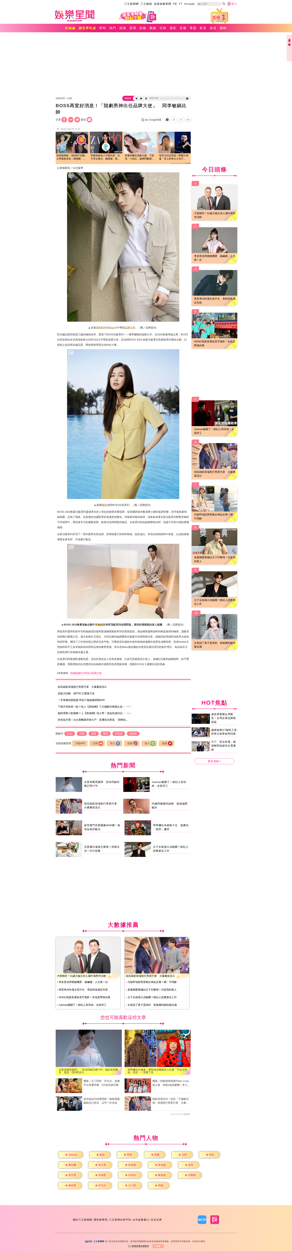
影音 (203, 28)
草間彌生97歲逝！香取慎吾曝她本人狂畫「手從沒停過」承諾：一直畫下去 (157, 1071)
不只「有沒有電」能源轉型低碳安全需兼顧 (223, 745)
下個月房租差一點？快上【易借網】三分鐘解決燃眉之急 (90, 706)
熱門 (112, 28)
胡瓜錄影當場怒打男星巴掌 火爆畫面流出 (82, 686)
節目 (213, 28)
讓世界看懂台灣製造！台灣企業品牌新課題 (223, 718)
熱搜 (122, 28)
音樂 (183, 28)
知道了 (159, 1246)
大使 (132, 327)
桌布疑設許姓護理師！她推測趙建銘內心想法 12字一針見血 (101, 1101)
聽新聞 (127, 98)
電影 (173, 28)
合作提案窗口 (141, 1219)
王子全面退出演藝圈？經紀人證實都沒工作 (152, 997)
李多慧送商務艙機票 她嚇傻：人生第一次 (83, 982)
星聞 (132, 28)
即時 (102, 28)
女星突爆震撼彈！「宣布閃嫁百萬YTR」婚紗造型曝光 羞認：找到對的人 (88, 1071)
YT (180, 3)
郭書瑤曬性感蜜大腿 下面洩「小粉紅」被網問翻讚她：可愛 (139, 157)
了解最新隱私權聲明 (139, 1246)
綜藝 (142, 28)
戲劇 (152, 28)
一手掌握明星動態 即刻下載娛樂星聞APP (81, 700)
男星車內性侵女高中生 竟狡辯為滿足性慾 (83, 989)
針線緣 (70, 28)
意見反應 (156, 1219)
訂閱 (95, 743)
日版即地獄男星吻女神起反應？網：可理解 (152, 982)
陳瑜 (104, 505)
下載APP (80, 743)
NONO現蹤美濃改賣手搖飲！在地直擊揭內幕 (84, 997)
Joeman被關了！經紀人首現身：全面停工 (82, 1004)
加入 (112, 743)
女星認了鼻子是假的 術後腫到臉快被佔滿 (152, 1004)
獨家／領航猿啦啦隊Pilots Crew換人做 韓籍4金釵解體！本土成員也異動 (171, 1083)
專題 (193, 28)
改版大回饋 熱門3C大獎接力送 (76, 693)
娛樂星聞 (60, 98)
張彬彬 (100, 327)
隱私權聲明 (101, 1219)
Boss (112, 327)
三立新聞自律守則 (120, 1219)
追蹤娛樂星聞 (162, 3)
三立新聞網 (131, 3)
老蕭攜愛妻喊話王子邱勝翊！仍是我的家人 (152, 989)
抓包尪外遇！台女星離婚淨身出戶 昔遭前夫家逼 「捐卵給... (93, 719)
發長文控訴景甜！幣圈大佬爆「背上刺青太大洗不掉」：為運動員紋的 (173, 157)
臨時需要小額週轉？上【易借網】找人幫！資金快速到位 (90, 713)
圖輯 (223, 28)
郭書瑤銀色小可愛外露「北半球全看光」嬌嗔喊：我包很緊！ (105, 157)
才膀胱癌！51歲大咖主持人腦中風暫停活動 (81, 976)
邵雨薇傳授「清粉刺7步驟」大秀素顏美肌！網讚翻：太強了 (71, 157)
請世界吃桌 (87, 28)
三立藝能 (146, 3)
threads (189, 3)
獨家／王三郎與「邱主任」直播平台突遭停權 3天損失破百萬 (101, 1083)
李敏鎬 (99, 624)
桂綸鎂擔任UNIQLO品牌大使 (86, 673)
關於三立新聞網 (82, 1219)
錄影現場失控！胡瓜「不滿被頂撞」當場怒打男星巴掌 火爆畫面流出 (170, 1101)
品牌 (127, 327)
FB (175, 3)
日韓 (163, 28)
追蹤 (129, 743)
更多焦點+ (214, 761)
